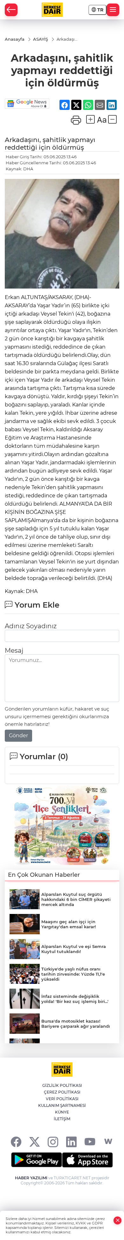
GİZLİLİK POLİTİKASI (62, 1085)
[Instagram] (53, 1142)
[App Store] (87, 1160)
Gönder (18, 735)
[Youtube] (90, 1142)
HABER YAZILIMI (31, 1177)
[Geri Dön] (11, 9)
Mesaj (14, 650)
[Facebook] (16, 1142)
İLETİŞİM (62, 1118)
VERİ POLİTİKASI (62, 1098)
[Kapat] (117, 1220)
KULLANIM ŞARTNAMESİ (62, 1105)
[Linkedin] (71, 1142)
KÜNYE (62, 1112)
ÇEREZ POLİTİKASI (62, 1092)
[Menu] (113, 9)
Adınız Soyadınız (31, 626)
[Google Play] (36, 1160)
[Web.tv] (108, 1142)
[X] (34, 1142)
